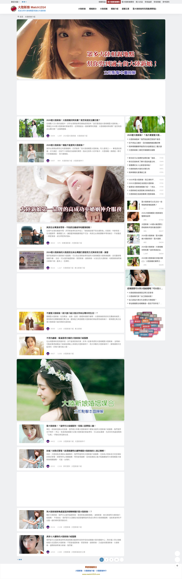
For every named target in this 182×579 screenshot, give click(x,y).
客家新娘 (138, 333)
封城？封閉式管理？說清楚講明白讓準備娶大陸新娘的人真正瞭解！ (76, 451)
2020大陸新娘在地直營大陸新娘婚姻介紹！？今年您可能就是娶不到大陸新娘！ (143, 183)
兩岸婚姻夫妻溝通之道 (137, 172)
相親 (144, 334)
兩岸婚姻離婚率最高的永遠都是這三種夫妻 (145, 146)
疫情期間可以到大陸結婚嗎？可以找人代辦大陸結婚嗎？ (152, 288)
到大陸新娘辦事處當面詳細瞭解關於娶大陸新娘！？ (69, 512)
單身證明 (153, 324)
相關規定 (24, 254)
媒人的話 (139, 2)
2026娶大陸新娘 (69, 136)
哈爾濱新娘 (66, 243)
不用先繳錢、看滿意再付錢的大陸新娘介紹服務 (67, 338)
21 (117, 560)
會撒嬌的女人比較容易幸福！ (140, 165)
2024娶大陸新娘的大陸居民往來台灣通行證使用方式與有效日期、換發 (77, 252)
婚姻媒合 (93, 9)
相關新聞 (148, 335)
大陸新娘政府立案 (78, 552)
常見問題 (157, 2)
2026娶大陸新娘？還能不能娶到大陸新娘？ (65, 145)
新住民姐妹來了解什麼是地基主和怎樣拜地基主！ (143, 162)
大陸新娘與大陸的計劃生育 (139, 169)
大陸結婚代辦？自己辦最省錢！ (141, 296)
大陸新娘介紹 (82, 136)
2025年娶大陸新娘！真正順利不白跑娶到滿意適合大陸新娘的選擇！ (143, 180)
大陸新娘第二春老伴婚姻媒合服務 (142, 150)
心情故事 (135, 324)
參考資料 (166, 2)
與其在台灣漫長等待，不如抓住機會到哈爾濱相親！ (69, 227)
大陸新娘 (82, 9)
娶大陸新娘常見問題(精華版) (144, 9)
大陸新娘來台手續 (154, 319)
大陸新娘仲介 (78, 161)
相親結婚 (149, 316)
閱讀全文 (119, 136)
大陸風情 (137, 328)
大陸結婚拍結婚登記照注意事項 (141, 293)
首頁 (21, 17)
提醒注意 (125, 9)
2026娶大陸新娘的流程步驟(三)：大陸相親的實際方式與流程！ (152, 261)
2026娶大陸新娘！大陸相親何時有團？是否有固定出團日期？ (73, 120)
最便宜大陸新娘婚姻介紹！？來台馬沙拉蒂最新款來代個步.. (143, 187)
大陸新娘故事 (150, 328)
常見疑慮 (148, 2)
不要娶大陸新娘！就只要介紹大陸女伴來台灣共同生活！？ (72, 313)
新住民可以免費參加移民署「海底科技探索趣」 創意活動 (143, 158)
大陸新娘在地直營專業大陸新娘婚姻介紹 (143, 194)
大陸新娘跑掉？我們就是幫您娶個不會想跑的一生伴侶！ (150, 139)
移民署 (149, 320)
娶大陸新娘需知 (114, 2)
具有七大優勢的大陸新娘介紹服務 (61, 537)
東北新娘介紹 (80, 268)
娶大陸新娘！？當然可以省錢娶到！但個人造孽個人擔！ (71, 426)
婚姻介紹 (114, 9)
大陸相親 (103, 9)
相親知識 (102, 2)
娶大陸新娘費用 (128, 2)
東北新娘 (78, 329)
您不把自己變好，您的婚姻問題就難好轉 (144, 143)
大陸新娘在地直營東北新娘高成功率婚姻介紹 (143, 190)
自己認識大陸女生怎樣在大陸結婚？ (143, 300)
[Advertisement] (91, 97)
